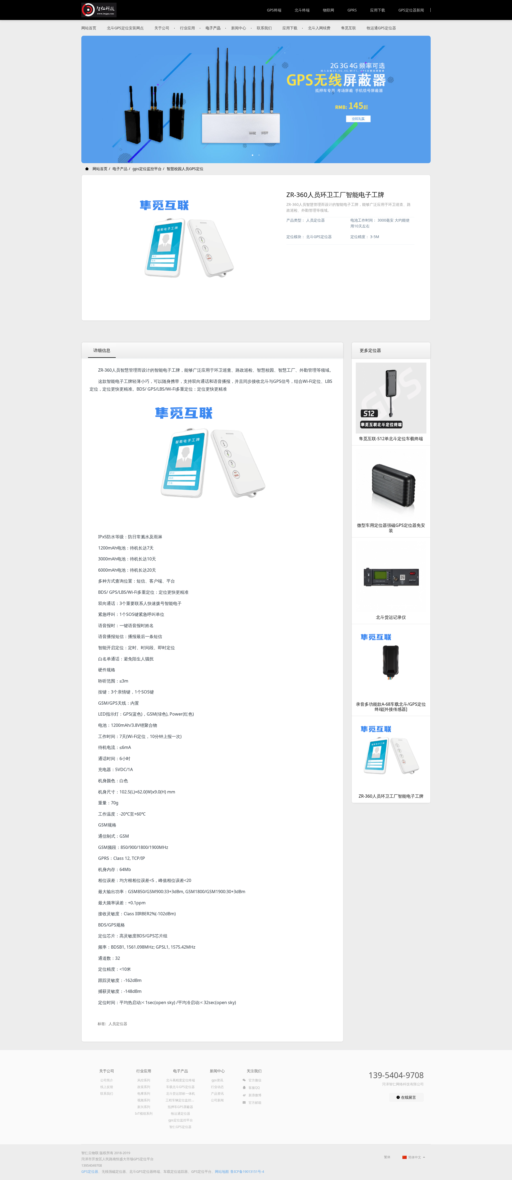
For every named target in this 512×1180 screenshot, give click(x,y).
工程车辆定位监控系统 (182, 1100)
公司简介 (106, 1080)
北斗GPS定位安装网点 (125, 27)
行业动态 (217, 1087)
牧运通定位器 (180, 1113)
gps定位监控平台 (147, 168)
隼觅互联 (348, 27)
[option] (256, 99)
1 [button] (252, 155)
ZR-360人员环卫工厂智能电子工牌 (391, 796)
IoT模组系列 (144, 1113)
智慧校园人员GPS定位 (185, 168)
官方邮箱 (254, 1102)
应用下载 (377, 10)
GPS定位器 (89, 1171)
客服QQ (254, 1087)
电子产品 (213, 27)
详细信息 (101, 350)
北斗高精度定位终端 (180, 1080)
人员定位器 (118, 1023)
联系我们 (264, 27)
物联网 (328, 10)
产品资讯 (217, 1093)
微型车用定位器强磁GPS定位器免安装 (391, 527)
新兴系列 (143, 1107)
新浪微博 (254, 1095)
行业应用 (187, 27)
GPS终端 (274, 10)
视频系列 (143, 1100)
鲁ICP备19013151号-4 (247, 1171)
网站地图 (222, 1171)
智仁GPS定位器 (180, 1127)
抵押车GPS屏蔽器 (180, 1107)
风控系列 (143, 1080)
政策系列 (143, 1087)
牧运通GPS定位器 (381, 27)
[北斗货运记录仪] (391, 576)
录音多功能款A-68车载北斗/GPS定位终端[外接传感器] (391, 706)
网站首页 (88, 27)
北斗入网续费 (319, 27)
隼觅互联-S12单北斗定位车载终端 (391, 439)
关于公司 (161, 27)
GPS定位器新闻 (411, 10)
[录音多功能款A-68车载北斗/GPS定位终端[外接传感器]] (391, 663)
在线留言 (408, 1097)
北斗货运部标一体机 (180, 1093)
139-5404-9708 (396, 1075)
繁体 (387, 1157)
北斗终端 (302, 10)
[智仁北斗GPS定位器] (99, 10)
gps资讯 (217, 1080)
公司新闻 (217, 1100)
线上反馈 (106, 1087)
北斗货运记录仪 (391, 617)
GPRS (352, 10)
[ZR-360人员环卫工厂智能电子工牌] (391, 755)
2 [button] (259, 155)
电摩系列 (143, 1093)
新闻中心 (238, 27)
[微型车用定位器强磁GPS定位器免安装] (391, 484)
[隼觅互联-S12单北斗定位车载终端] (391, 398)
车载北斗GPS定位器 (180, 1087)
